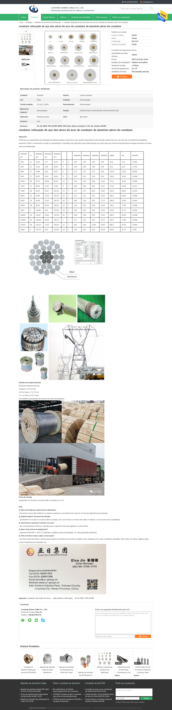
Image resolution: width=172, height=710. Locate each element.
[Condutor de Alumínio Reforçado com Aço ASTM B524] (28, 658)
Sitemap (125, 702)
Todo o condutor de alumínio (66, 683)
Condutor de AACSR (95, 683)
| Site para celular (137, 702)
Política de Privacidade (37, 708)
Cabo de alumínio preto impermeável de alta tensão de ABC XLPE (34, 695)
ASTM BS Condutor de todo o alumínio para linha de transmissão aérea (67, 695)
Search (151, 8)
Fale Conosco (102, 17)
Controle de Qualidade (81, 17)
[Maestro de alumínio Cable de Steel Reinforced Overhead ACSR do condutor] (47, 658)
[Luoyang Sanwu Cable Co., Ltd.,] (33, 9)
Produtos (34, 17)
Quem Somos (49, 17)
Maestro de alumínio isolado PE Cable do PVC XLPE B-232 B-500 (35, 690)
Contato (123, 76)
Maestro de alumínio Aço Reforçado (48, 22)
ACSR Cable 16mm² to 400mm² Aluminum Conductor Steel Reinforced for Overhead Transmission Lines (143, 670)
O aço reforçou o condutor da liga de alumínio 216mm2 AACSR (98, 700)
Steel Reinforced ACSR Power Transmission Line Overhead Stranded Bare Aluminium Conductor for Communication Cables (124, 670)
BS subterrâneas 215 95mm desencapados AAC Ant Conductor (65, 690)
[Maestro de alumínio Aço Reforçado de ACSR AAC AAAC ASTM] (66, 658)
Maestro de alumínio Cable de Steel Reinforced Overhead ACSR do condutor (47, 670)
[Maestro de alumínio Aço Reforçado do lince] (85, 661)
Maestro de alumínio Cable (33, 683)
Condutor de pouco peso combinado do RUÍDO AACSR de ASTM (98, 690)
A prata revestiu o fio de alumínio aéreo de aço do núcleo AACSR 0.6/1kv (99, 695)
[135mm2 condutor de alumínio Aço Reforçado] (104, 658)
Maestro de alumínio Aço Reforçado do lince (85, 675)
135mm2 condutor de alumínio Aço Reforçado (104, 669)
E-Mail (118, 702)
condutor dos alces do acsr (38, 598)
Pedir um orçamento (121, 17)
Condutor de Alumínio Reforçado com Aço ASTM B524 (28, 669)
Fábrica (63, 17)
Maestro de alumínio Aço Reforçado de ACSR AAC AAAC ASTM (66, 670)
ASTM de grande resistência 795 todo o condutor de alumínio (67, 700)
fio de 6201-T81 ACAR (84, 598)
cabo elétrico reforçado (62, 598)
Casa (23, 17)
